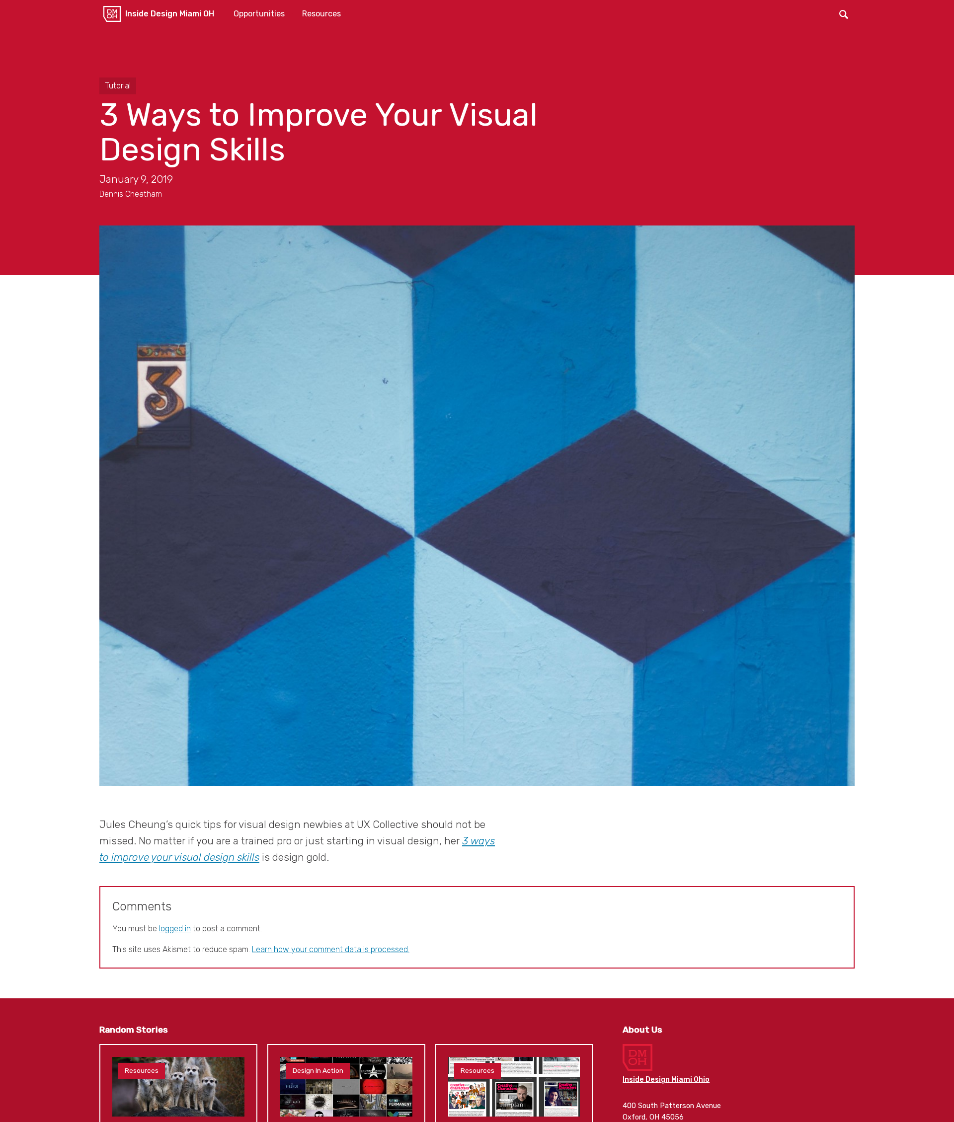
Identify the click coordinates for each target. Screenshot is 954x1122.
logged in (175, 928)
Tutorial (118, 85)
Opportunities (259, 13)
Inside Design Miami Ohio (666, 1079)
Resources (321, 13)
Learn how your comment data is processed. (330, 949)
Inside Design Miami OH (169, 13)
